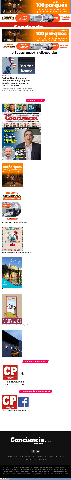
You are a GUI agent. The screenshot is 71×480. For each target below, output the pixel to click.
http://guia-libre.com (26, 325)
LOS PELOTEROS (30, 459)
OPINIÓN (27, 457)
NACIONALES (18, 457)
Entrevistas (59, 457)
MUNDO (40, 457)
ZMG (34, 457)
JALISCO (9, 457)
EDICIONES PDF (43, 459)
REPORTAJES (49, 457)
